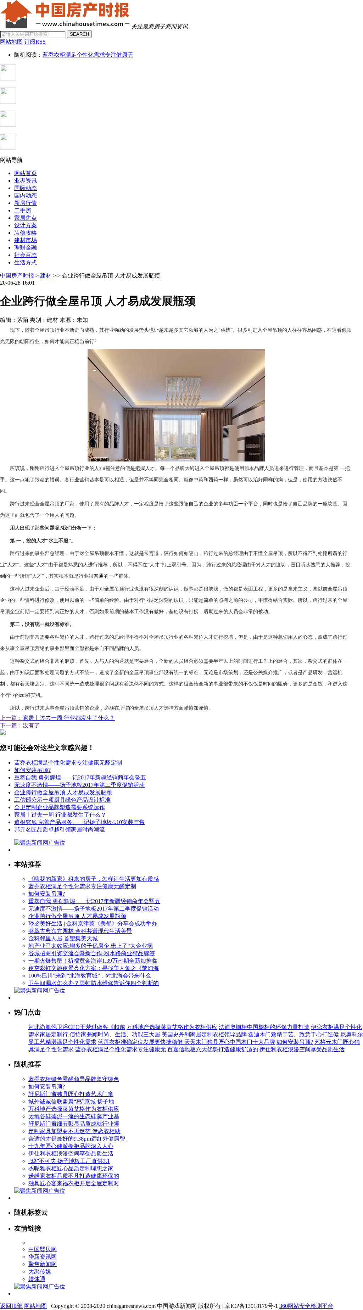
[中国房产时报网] (65, 26)
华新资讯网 (42, 1257)
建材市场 (25, 240)
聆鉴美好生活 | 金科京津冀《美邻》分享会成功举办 (92, 923)
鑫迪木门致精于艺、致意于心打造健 (293, 1034)
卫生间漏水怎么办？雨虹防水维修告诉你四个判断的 (93, 983)
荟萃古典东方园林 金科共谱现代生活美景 (80, 931)
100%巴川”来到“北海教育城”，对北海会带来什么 (89, 976)
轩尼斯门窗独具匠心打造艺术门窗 (70, 1094)
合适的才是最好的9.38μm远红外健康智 (76, 1139)
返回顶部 (11, 1306)
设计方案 (25, 225)
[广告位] (3, 733)
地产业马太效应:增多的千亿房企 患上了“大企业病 (90, 946)
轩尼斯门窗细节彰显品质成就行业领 (73, 1124)
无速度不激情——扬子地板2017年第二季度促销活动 (79, 785)
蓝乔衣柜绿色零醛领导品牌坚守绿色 (73, 1079)
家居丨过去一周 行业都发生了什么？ (69, 718)
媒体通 (36, 1279)
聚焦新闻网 (42, 1264)
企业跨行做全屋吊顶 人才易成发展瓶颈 (63, 792)
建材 (45, 276)
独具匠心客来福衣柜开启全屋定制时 (73, 1183)
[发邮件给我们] (8, 125)
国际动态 (25, 188)
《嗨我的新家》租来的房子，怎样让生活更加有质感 (93, 879)
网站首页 (25, 173)
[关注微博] (8, 148)
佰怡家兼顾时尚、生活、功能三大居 (114, 1034)
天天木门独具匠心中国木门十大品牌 (229, 1042)
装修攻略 (25, 233)
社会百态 (25, 255)
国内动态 (25, 195)
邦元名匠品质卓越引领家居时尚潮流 (59, 830)
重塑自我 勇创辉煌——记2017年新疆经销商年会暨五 (80, 777)
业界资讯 (25, 181)
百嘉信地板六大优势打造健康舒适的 (212, 1049)
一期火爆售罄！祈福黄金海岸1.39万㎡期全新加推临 (92, 961)
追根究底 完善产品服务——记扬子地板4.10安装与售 (79, 822)
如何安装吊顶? (32, 770)
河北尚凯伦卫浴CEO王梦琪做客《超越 (76, 1027)
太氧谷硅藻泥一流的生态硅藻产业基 (73, 1116)
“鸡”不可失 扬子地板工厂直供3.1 (69, 1161)
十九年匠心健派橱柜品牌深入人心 (70, 1146)
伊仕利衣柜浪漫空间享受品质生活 (302, 1049)
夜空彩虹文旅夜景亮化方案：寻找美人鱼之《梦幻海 (93, 968)
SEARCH (79, 34)
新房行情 (25, 203)
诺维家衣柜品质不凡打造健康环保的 (73, 1176)
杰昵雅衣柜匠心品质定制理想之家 (70, 1168)
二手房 (22, 210)
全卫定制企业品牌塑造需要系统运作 (59, 807)
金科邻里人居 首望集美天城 (63, 938)
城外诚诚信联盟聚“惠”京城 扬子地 (71, 1101)
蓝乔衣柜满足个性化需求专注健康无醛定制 (68, 763)
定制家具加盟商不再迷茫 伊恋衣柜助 (74, 1131)
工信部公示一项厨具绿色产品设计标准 (62, 800)
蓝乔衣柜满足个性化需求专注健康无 (88, 55)
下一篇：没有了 (20, 725)
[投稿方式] (8, 102)
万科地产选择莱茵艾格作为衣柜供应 (172, 1027)
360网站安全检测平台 (306, 1306)
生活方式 (25, 262)
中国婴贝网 (42, 1249)
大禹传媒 (39, 1272)
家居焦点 (25, 218)
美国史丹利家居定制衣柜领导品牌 (205, 1034)
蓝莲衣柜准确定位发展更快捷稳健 (141, 1042)
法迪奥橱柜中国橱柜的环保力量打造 (264, 1027)
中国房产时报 (17, 276)
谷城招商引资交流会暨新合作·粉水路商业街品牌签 (91, 953)
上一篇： (11, 718)
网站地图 (35, 1306)
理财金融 (25, 248)
